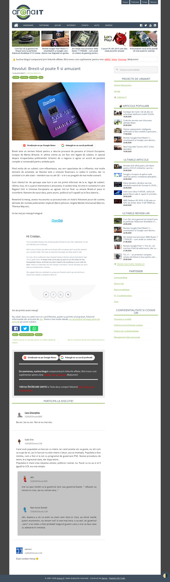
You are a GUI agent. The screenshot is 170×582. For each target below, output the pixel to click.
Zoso (116, 301)
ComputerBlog (120, 277)
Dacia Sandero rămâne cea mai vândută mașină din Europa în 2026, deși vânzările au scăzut (139, 185)
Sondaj (117, 91)
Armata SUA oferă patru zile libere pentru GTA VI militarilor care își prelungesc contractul (138, 168)
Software (33, 77)
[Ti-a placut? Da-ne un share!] (16, 329)
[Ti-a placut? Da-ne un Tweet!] (25, 329)
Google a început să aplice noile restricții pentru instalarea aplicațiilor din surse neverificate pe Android (140, 176)
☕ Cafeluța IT (120, 97)
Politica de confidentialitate (126, 331)
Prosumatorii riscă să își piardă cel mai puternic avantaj (144, 49)
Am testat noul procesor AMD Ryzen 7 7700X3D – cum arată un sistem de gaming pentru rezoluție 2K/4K (85, 51)
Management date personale (127, 337)
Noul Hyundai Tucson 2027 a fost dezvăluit (138, 147)
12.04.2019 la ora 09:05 (33, 416)
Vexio (114, 59)
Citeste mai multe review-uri (131, 263)
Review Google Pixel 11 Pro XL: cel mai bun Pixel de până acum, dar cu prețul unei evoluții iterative (139, 248)
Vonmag (122, 59)
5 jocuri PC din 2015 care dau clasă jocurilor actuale (114, 49)
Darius (104, 578)
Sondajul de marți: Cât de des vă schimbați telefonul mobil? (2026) (138, 112)
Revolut (39, 335)
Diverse (15, 77)
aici (41, 319)
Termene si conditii (122, 319)
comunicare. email (26, 335)
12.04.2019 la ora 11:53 (33, 553)
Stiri (40, 77)
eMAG (107, 59)
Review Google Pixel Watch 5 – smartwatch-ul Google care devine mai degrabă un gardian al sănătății (56, 51)
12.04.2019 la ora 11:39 (33, 443)
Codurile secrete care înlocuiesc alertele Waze (137, 121)
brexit (15, 335)
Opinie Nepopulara (122, 85)
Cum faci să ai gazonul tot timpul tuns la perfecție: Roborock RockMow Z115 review (26, 50)
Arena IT (30, 12)
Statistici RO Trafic (117, 578)
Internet (24, 77)
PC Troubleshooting (123, 295)
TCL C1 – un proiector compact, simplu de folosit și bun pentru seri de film (140, 257)
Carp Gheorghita (32, 412)
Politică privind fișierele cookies (128, 325)
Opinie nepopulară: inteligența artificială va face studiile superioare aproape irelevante (139, 131)
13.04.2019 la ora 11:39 (39, 511)
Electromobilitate (121, 289)
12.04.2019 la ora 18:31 (39, 481)
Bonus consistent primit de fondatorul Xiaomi (86, 340)
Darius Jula (119, 283)
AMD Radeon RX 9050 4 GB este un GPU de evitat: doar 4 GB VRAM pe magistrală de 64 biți (139, 202)
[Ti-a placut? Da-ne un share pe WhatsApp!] (34, 329)
